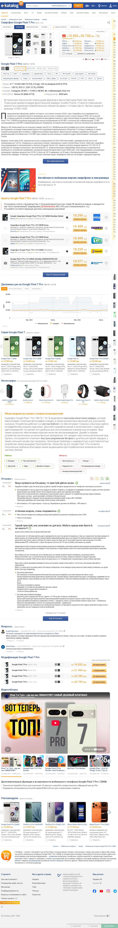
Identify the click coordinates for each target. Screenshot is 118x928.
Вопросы (6, 626)
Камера (11, 461)
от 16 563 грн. (51, 827)
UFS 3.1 (90, 78)
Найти (78, 6)
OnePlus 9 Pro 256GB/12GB (55, 824)
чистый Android (37, 78)
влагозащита (79, 74)
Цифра (12, 243)
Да (3, 486)
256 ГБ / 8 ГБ (31, 68)
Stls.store (13, 231)
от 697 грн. (64, 402)
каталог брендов (56, 861)
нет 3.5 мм (63, 78)
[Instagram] (108, 891)
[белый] (61, 664)
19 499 (80, 226)
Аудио (39, 13)
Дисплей (12, 466)
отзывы (48, 859)
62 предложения (99, 676)
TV (32, 13)
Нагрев (86, 461)
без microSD (67, 74)
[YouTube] (101, 891)
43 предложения (99, 682)
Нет (9, 486)
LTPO (82, 78)
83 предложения (99, 664)
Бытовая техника (51, 13)
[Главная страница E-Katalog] (12, 5)
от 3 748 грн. (83, 404)
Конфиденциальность (10, 891)
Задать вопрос (61, 27)
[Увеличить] (14, 44)
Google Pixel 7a (72, 359)
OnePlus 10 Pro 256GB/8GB (33, 824)
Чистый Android (30, 461)
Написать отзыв (20, 479)
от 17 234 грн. (73, 827)
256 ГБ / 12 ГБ (41, 68)
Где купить (8, 27)
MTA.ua (12, 218)
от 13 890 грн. (73, 361)
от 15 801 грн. (51, 361)
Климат (64, 13)
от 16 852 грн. (29, 361)
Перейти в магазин (80, 219)
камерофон (26, 74)
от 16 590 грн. (7, 827)
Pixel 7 (15, 74)
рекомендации (34, 861)
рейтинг (18, 861)
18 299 (80, 215)
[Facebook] (94, 891)
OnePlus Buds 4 (28, 400)
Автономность (68, 461)
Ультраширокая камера (91, 466)
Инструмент (103, 13)
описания (18, 859)
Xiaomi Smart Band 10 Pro (83, 401)
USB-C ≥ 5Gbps (51, 78)
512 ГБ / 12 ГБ (52, 68)
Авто (94, 13)
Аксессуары (76, 27)
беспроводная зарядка (11, 78)
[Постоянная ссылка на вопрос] (64, 631)
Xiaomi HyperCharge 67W (65, 400)
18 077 (80, 261)
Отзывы (45, 27)
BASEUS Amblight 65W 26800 (9, 401)
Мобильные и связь (15, 19)
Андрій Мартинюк (12, 631)
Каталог (3, 19)
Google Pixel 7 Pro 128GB (32, 359)
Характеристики (32, 27)
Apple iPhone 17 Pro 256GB (99, 824)
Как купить (100, 31)
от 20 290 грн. (96, 361)
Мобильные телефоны (32, 19)
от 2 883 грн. (28, 402)
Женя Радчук (10, 646)
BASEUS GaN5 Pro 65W (101, 400)
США (34, 887)
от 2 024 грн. (46, 402)
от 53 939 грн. (96, 827)
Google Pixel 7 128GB (8, 359)
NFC (57, 74)
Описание (19, 27)
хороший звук (38, 74)
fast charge (91, 74)
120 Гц (49, 74)
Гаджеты (4, 13)
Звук (26, 466)
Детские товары (83, 13)
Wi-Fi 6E (73, 78)
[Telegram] (115, 891)
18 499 (80, 238)
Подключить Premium (10, 902)
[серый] (56, 664)
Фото (26, 13)
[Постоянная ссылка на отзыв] (109, 483)
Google (44, 19)
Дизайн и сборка (44, 466)
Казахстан (36, 895)
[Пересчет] (83, 59)
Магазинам (5, 887)
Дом (71, 13)
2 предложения (99, 670)
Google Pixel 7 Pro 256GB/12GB (101, 359)
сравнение (53, 856)
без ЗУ (99, 78)
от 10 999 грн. (7, 361)
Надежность (68, 466)
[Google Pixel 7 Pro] (28, 36)
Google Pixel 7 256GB (53, 359)
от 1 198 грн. (101, 402)
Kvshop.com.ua (15, 265)
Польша (35, 891)
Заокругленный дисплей (72, 471)
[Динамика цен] (97, 35)
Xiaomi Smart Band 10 (46, 400)
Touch (12, 252)
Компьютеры (16, 13)
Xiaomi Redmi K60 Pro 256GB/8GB (79, 824)
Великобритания (38, 883)
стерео (25, 78)
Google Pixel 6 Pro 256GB (10, 824)
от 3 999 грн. (9, 404)
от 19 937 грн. (29, 827)
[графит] (59, 664)
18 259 (80, 249)
